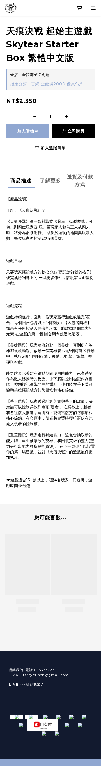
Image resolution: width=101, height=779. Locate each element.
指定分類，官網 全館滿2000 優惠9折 (46, 84)
